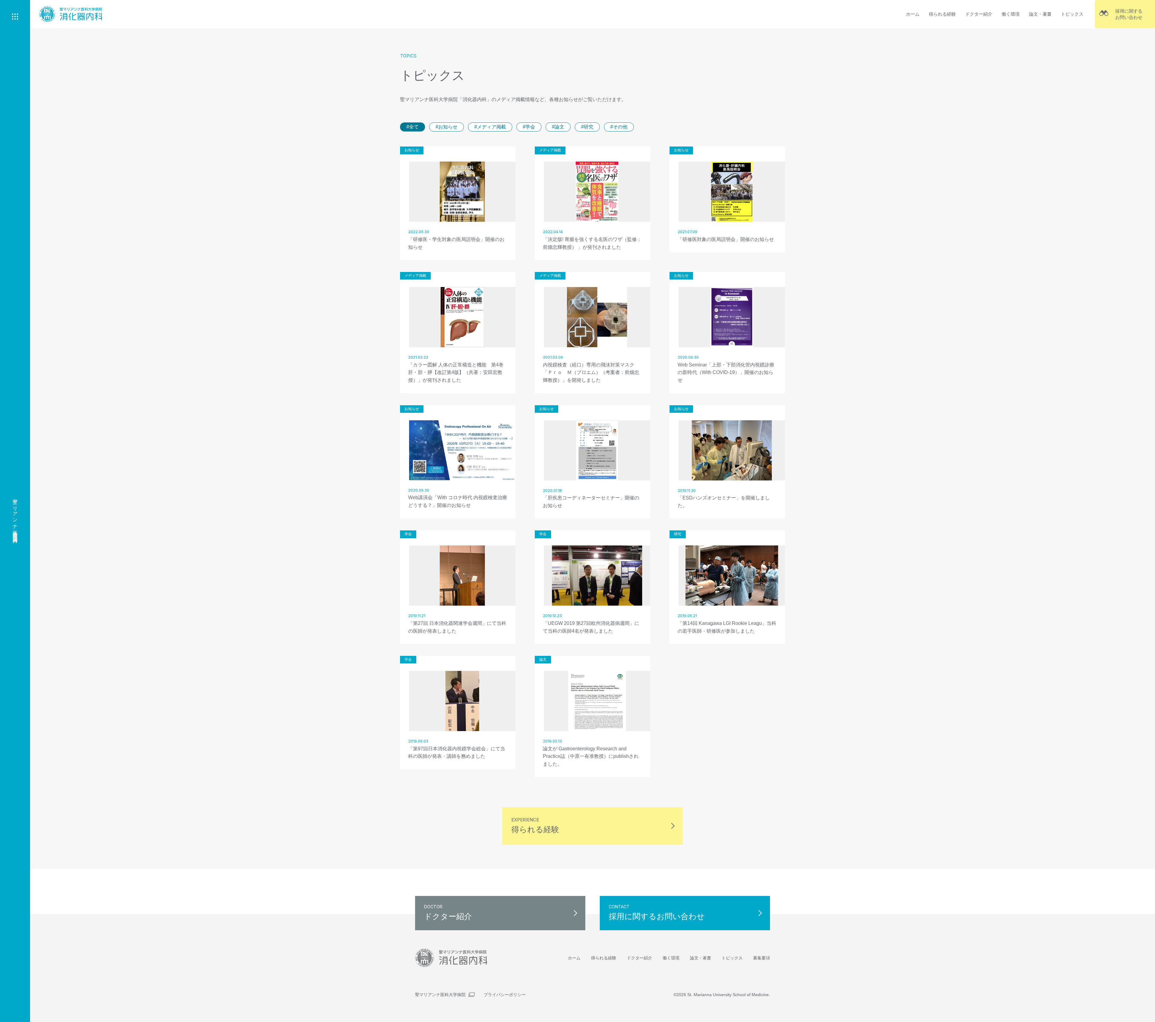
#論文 (558, 126)
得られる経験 (942, 14)
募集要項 (761, 958)
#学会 (529, 126)
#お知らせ (446, 126)
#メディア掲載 (490, 126)
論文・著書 (1040, 14)
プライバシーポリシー (505, 994)
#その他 (618, 126)
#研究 (587, 126)
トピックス (1072, 14)
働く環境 (1011, 14)
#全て (412, 126)
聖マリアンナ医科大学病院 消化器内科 (15, 515)
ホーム (912, 14)
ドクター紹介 (978, 14)
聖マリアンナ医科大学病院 (440, 994)
